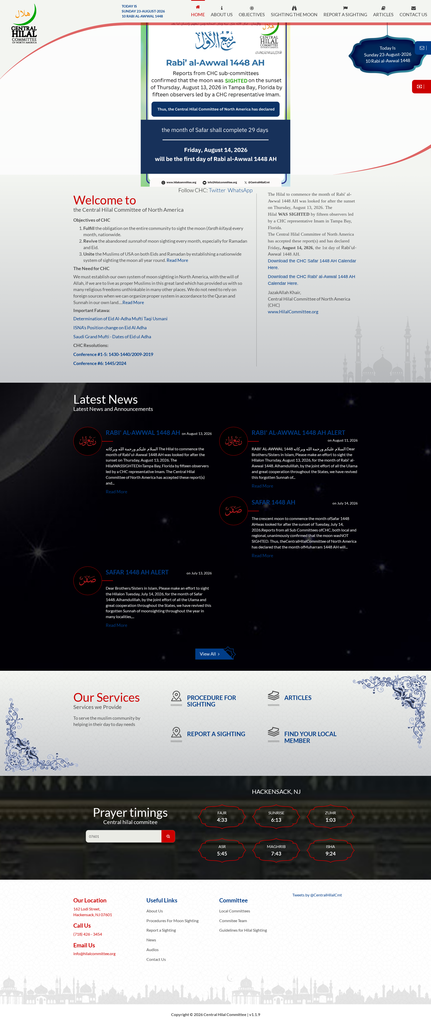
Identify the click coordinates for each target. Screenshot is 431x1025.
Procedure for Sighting (211, 701)
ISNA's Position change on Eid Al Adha (110, 327)
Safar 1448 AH (273, 502)
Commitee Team (233, 920)
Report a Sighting (216, 733)
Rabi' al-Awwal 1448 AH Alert (298, 432)
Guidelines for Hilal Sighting (243, 930)
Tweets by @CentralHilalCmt (317, 894)
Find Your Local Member (310, 737)
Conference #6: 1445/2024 (99, 363)
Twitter (217, 190)
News (151, 939)
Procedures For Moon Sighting (172, 920)
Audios (152, 949)
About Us (154, 910)
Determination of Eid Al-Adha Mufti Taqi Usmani (120, 318)
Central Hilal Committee (29, 24)
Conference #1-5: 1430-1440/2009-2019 (113, 354)
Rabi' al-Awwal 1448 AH (143, 432)
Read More (177, 260)
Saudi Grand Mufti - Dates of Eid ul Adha (112, 336)
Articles (298, 697)
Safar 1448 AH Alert (137, 572)
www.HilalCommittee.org (293, 311)
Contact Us (156, 959)
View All (208, 654)
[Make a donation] (421, 86)
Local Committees (234, 910)
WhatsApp (240, 190)
